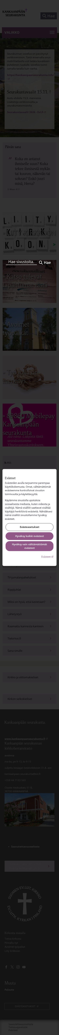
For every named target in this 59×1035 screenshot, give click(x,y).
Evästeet (47, 556)
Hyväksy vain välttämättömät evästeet (29, 546)
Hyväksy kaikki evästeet (29, 536)
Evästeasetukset (29, 527)
